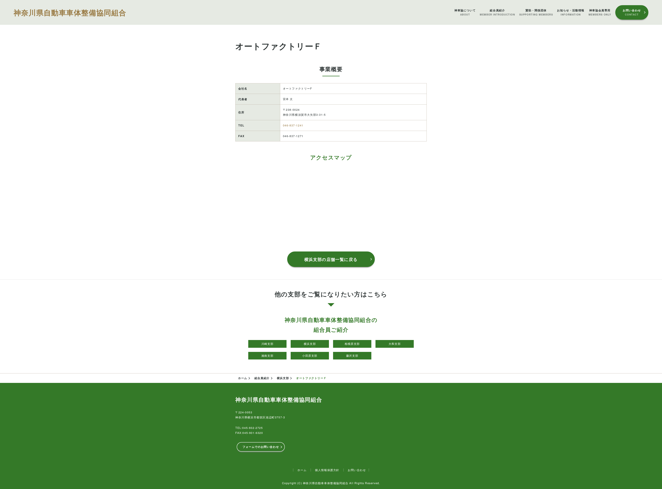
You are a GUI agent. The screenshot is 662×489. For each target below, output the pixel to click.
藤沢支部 (352, 356)
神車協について (465, 12)
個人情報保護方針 (327, 470)
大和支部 (395, 344)
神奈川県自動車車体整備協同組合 (70, 12)
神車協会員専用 (600, 12)
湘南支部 (267, 356)
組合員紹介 (497, 12)
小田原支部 (309, 356)
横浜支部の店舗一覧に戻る (331, 259)
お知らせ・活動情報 (570, 12)
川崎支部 (267, 344)
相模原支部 (352, 344)
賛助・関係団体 (536, 12)
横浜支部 (310, 344)
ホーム (242, 378)
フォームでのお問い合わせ (261, 447)
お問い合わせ (632, 12)
